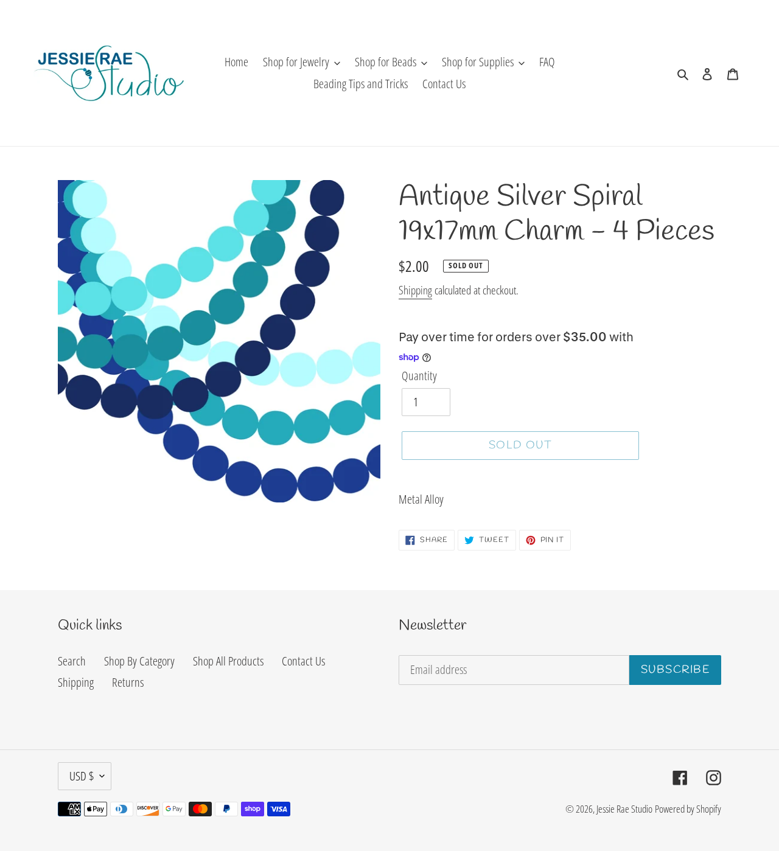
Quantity (419, 375)
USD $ (81, 776)
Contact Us (303, 661)
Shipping (415, 290)
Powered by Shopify (688, 809)
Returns (128, 682)
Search (72, 661)
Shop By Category (139, 661)
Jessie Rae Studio (624, 809)
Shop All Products (228, 661)
